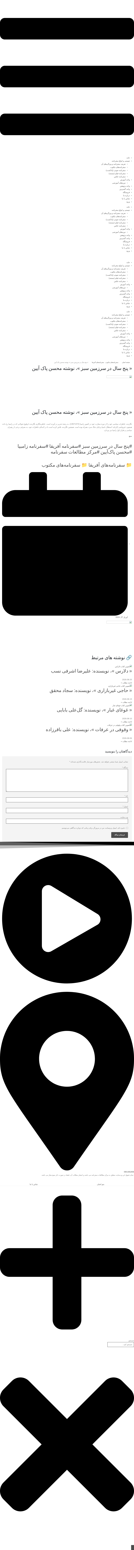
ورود (128, 202)
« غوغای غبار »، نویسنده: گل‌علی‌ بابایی (94, 710)
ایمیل (125, 806)
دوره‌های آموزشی (119, 183)
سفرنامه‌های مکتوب (118, 167)
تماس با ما (126, 199)
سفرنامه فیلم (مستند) (117, 173)
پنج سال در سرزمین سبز (105, 446)
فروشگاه (126, 192)
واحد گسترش (124, 189)
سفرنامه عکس (120, 177)
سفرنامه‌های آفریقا (106, 465)
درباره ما (126, 195)
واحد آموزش (125, 180)
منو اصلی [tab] (100, 1184)
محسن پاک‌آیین (114, 452)
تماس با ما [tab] (34, 1184)
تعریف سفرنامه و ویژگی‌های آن (113, 164)
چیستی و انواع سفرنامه (121, 161)
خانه (128, 158)
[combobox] (120, 1344)
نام (126, 796)
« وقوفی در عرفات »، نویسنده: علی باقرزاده (89, 729)
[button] (132, 1181)
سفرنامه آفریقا (63, 446)
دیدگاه (125, 767)
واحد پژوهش (125, 186)
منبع (130, 436)
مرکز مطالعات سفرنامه (74, 452)
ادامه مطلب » (126, 683)
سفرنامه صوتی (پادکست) (116, 170)
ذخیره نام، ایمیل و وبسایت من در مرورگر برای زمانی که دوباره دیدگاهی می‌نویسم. (93, 828)
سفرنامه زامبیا (32, 446)
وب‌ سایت (124, 817)
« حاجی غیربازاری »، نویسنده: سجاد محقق (91, 690)
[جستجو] (132, 1547)
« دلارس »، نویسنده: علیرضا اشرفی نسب (91, 671)
